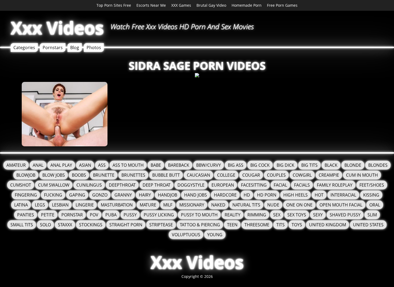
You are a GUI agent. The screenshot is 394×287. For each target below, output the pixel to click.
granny (123, 195)
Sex (276, 215)
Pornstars (53, 47)
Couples (276, 175)
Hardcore (225, 195)
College (226, 175)
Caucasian (198, 175)
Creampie (329, 175)
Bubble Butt (166, 175)
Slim (372, 215)
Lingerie (85, 205)
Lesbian (60, 205)
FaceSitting (254, 185)
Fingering (26, 195)
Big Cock (260, 165)
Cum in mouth (362, 175)
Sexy (318, 215)
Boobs (79, 175)
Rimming (256, 215)
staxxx (65, 225)
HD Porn (266, 195)
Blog (74, 47)
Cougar (251, 175)
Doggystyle (191, 185)
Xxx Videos (57, 27)
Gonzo (99, 195)
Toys (297, 225)
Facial (280, 185)
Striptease (161, 225)
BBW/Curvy (208, 165)
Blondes (378, 165)
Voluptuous (186, 235)
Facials (302, 185)
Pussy (130, 215)
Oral (374, 205)
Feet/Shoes (371, 185)
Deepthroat (122, 185)
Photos (94, 47)
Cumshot (20, 185)
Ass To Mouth (128, 165)
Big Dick (285, 165)
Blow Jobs (53, 175)
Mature (148, 205)
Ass (102, 165)
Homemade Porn (247, 5)
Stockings (90, 225)
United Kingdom (327, 225)
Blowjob (25, 175)
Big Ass (235, 165)
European (222, 185)
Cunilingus (89, 185)
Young (214, 235)
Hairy (145, 195)
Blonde (352, 165)
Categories (24, 47)
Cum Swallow (53, 185)
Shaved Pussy (345, 215)
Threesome (256, 225)
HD (247, 195)
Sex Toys (296, 215)
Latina (21, 205)
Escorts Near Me (151, 5)
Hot (319, 195)
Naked (218, 205)
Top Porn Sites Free (113, 5)
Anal (38, 165)
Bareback (178, 165)
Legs (40, 205)
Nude (273, 205)
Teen (232, 225)
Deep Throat (156, 185)
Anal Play (61, 165)
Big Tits (309, 165)
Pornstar (72, 215)
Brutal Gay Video (211, 5)
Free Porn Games (282, 5)
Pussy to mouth (199, 215)
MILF (167, 205)
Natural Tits (246, 205)
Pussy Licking (159, 215)
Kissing (371, 195)
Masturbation (117, 205)
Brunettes (133, 175)
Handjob (167, 195)
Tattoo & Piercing (200, 225)
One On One (299, 205)
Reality (232, 215)
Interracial (343, 195)
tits (280, 225)
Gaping (77, 195)
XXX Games (181, 5)
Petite (47, 215)
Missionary (191, 205)
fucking (53, 195)
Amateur (16, 165)
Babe (156, 165)
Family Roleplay (334, 185)
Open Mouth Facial (340, 205)
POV (94, 215)
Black (331, 165)
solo (45, 225)
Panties (25, 215)
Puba (111, 215)
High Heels (295, 195)
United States (368, 225)
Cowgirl (302, 175)
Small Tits (21, 225)
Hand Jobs (195, 195)
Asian (85, 165)
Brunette (103, 175)
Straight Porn (125, 225)
